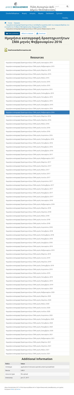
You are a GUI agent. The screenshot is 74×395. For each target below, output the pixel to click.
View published (14, 33)
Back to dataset (27, 33)
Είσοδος (65, 18)
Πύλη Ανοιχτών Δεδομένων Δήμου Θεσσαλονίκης (46, 8)
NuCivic (18, 389)
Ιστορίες (32, 13)
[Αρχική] (16, 5)
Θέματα (40, 13)
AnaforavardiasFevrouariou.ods (19, 50)
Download (41, 33)
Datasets (17, 23)
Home (10, 23)
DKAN (12, 389)
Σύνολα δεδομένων (12, 13)
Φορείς (24, 13)
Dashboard (50, 13)
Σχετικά (59, 13)
